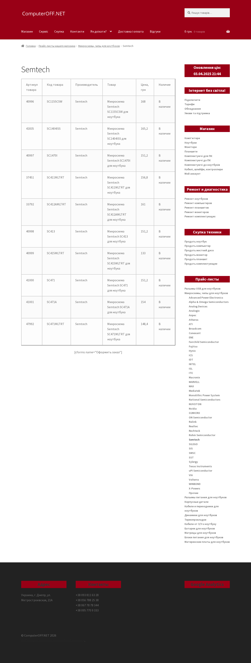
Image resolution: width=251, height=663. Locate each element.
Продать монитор (196, 255)
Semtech (194, 439)
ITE (191, 373)
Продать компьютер (198, 246)
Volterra (194, 479)
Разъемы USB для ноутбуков (202, 288)
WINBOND (195, 484)
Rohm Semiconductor (202, 435)
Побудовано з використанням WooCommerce (53, 640)
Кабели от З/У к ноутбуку (200, 524)
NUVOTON (195, 404)
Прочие (193, 493)
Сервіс (43, 31)
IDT (191, 359)
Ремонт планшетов (197, 207)
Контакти (77, 31)
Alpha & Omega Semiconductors (209, 302)
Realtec (193, 426)
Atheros (193, 319)
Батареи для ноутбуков (200, 528)
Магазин (27, 31)
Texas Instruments (200, 466)
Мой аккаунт (193, 173)
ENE (191, 337)
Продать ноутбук (196, 241)
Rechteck (194, 431)
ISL (191, 368)
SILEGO (193, 444)
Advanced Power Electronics (206, 297)
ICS (191, 355)
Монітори (191, 147)
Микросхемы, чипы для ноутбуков (99, 46)
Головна (31, 46)
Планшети (191, 151)
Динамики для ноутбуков (201, 515)
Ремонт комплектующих (200, 216)
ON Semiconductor (200, 417)
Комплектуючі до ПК (198, 160)
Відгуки (155, 31)
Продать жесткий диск (199, 250)
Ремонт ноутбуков (196, 198)
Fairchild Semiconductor (204, 342)
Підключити (192, 100)
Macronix (194, 377)
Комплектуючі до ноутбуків (202, 165)
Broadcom (195, 328)
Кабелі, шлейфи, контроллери (204, 169)
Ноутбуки (191, 142)
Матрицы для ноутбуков (200, 533)
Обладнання (193, 108)
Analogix (194, 310)
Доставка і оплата (131, 31)
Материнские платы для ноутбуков (207, 542)
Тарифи (190, 104)
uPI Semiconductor (200, 470)
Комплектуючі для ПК (198, 156)
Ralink (192, 421)
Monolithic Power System (204, 395)
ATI (191, 324)
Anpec (192, 315)
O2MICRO (194, 413)
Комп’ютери (192, 138)
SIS (191, 448)
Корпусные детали (196, 502)
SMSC (192, 453)
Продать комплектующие (201, 263)
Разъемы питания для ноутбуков (205, 497)
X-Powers (194, 488)
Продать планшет (196, 259)
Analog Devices (198, 306)
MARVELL (194, 382)
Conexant (195, 333)
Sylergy (193, 462)
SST (191, 457)
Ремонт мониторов (197, 212)
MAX (191, 386)
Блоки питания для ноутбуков (204, 537)
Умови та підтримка (197, 113)
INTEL (192, 364)
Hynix (192, 350)
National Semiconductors (204, 399)
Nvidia (193, 408)
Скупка (59, 31)
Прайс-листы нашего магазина (57, 46)
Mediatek (194, 391)
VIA (191, 475)
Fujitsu (193, 346)
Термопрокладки (195, 519)
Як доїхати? (98, 31)
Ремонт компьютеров (198, 203)
